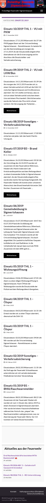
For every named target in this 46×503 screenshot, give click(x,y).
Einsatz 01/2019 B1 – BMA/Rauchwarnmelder (19, 387)
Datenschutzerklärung (35, 494)
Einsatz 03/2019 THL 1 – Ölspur (18, 327)
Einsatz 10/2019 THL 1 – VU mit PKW (23, 30)
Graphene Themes (21, 500)
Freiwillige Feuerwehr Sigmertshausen (17, 11)
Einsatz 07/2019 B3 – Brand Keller (20, 150)
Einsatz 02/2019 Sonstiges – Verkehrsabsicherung (21, 357)
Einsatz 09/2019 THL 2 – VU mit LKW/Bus (23, 71)
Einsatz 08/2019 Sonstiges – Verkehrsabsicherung (21, 123)
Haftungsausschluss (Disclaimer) (32, 492)
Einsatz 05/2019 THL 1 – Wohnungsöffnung (18, 268)
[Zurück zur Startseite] (23, 4)
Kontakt (13, 492)
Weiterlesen (11, 111)
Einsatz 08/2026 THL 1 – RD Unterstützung (22, 475)
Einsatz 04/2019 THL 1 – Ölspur (18, 300)
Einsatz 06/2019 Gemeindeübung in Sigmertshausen (15, 209)
